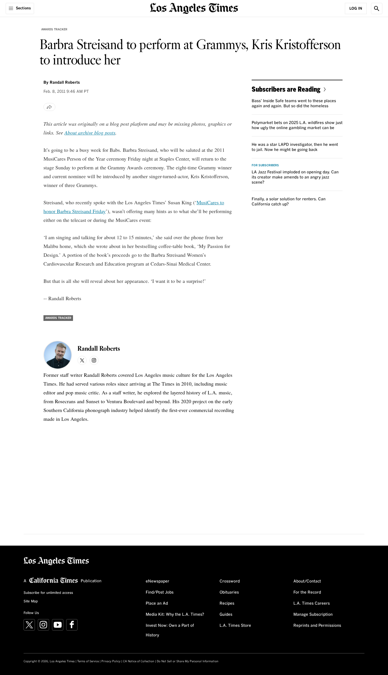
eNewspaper (157, 581)
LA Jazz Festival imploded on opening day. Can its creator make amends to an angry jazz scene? (295, 177)
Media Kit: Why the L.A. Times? (175, 615)
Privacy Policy (110, 661)
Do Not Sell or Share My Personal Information (187, 661)
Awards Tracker (54, 29)
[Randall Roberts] (57, 355)
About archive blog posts (89, 132)
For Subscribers (265, 165)
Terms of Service (88, 661)
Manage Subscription (313, 615)
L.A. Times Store (235, 626)
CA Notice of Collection (138, 661)
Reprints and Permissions (317, 626)
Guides (226, 615)
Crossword (230, 581)
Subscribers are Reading (286, 89)
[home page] (194, 7)
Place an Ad (157, 603)
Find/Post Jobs (160, 592)
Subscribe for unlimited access (48, 593)
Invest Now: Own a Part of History (170, 630)
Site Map (31, 601)
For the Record (307, 592)
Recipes (227, 603)
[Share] (49, 107)
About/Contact (307, 581)
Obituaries (229, 592)
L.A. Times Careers (311, 603)
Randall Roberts (65, 83)
